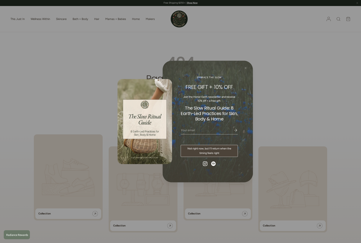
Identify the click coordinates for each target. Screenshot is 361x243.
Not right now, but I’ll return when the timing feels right (209, 151)
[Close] (245, 68)
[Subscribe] (233, 130)
